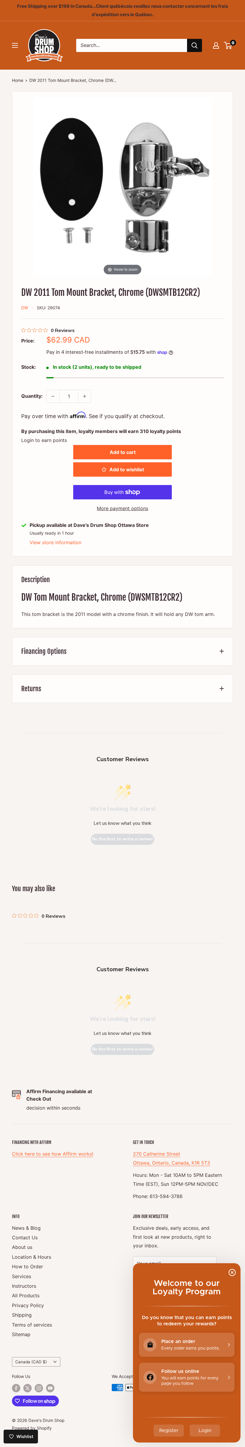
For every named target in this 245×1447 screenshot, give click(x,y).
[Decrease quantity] (53, 396)
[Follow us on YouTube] (50, 1388)
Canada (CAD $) (31, 1361)
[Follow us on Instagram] (39, 1388)
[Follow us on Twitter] (27, 1388)
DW (24, 307)
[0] (228, 45)
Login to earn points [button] (44, 440)
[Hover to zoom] (122, 186)
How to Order (27, 1266)
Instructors (24, 1286)
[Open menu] (15, 45)
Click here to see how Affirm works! (52, 1154)
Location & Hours (31, 1257)
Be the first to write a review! (122, 839)
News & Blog (26, 1228)
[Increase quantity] (84, 396)
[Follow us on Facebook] (16, 1388)
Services (21, 1276)
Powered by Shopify (32, 1428)
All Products (25, 1295)
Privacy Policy (28, 1305)
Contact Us (25, 1237)
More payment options (122, 508)
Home (17, 80)
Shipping (22, 1315)
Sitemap (21, 1334)
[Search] (194, 45)
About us (22, 1247)
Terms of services (32, 1325)
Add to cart (123, 452)
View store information (55, 542)
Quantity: (32, 396)
